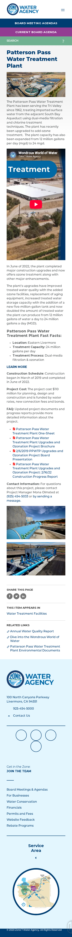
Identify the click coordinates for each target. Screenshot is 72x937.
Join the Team (19, 771)
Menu (63, 9)
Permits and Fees (20, 814)
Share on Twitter (16, 596)
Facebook (21, 735)
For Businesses (18, 795)
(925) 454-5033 (17, 496)
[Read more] (36, 84)
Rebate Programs (20, 825)
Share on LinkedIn (23, 596)
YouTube (36, 735)
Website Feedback (21, 819)
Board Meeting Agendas (36, 23)
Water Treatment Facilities (27, 613)
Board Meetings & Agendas (27, 789)
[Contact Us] (30, 679)
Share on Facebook (10, 596)
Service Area (36, 848)
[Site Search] (63, 41)
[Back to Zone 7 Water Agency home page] (23, 7)
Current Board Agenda (36, 32)
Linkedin (50, 735)
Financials (14, 807)
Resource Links (36, 746)
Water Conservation (22, 801)
